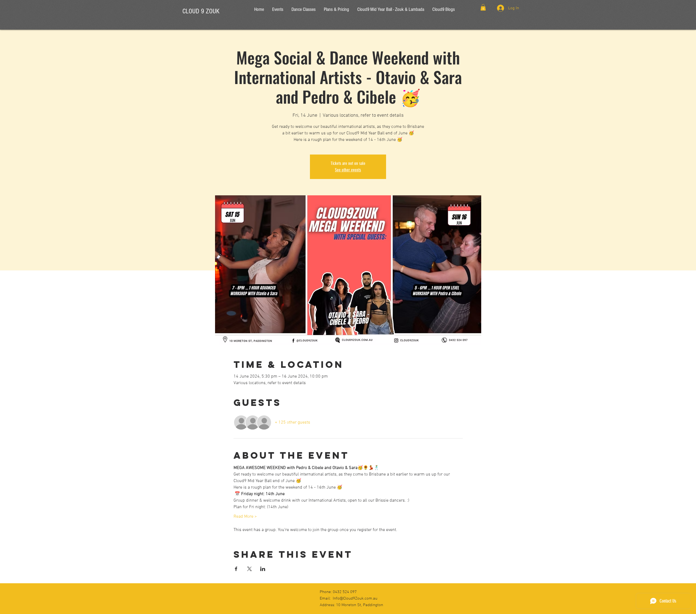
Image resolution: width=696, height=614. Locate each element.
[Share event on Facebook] (236, 569)
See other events (348, 169)
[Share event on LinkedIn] (262, 569)
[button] (483, 7)
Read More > (245, 516)
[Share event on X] (249, 569)
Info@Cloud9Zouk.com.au (355, 598)
